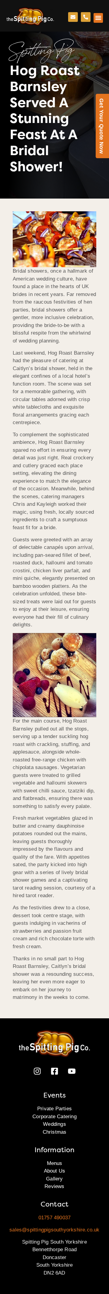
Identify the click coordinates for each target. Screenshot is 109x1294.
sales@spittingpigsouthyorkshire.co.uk (54, 1230)
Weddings (54, 1124)
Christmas (55, 1132)
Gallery (54, 1179)
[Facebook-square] (54, 1071)
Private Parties (54, 1109)
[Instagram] (37, 1071)
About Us (54, 1171)
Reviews (54, 1186)
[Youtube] (72, 1071)
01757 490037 (54, 1218)
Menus (54, 1163)
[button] (98, 18)
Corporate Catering (54, 1116)
